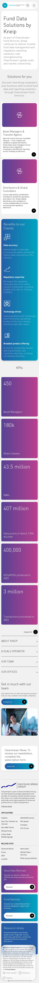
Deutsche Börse (7, 849)
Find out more (6, 806)
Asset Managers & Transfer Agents (13, 133)
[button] (34, 154)
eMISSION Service (27, 818)
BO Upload (24, 821)
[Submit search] (28, 5)
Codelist (4, 818)
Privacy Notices (10, 969)
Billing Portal (6, 831)
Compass (23, 825)
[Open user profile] (34, 5)
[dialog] (18, 963)
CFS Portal (24, 828)
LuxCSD (4, 859)
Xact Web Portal (7, 827)
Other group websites (28, 858)
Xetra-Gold (24, 849)
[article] (19, 246)
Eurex (3, 852)
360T (3, 855)
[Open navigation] (4, 5)
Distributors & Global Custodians (15, 189)
